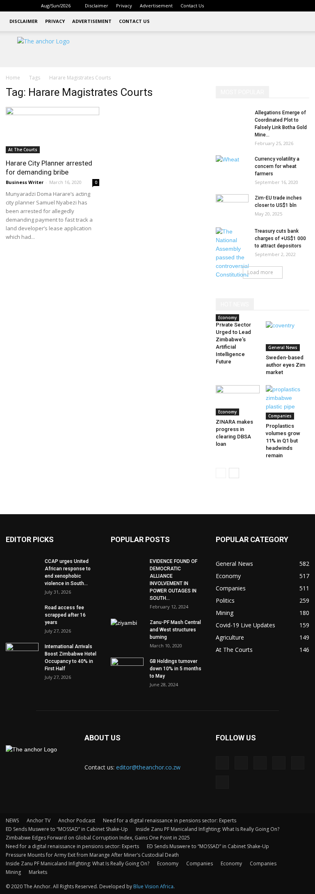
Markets (38, 872)
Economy (227, 317)
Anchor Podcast (76, 820)
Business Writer (24, 182)
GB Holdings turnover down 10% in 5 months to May (175, 668)
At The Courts (22, 149)
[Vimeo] (289, 5)
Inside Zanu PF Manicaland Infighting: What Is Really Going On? (207, 829)
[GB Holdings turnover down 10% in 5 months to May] (127, 669)
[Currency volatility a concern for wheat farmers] (232, 166)
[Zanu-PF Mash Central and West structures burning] (127, 630)
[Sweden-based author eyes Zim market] (288, 336)
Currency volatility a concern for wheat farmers (277, 166)
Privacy (124, 5)
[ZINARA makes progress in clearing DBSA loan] (238, 400)
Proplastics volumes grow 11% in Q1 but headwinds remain (283, 440)
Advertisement (156, 5)
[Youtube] (303, 5)
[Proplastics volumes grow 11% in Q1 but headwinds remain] (288, 402)
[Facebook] (235, 5)
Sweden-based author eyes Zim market (285, 364)
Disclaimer (96, 5)
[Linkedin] (249, 5)
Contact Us (192, 5)
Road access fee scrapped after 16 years (65, 615)
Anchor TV (38, 820)
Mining (13, 872)
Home (13, 77)
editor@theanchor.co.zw (148, 767)
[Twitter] (276, 5)
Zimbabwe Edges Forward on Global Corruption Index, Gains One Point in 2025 (98, 837)
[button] (223, 5)
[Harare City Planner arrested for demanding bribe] (52, 130)
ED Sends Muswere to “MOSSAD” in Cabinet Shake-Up (67, 829)
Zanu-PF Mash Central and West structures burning (175, 629)
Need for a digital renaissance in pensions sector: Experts (169, 820)
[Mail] (262, 5)
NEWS (12, 820)
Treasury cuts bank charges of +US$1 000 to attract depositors (280, 238)
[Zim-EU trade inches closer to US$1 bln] (232, 205)
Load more (260, 272)
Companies (280, 416)
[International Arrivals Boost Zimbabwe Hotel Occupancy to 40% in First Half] (22, 654)
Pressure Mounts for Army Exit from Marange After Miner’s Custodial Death (92, 854)
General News (282, 347)
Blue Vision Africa (153, 886)
